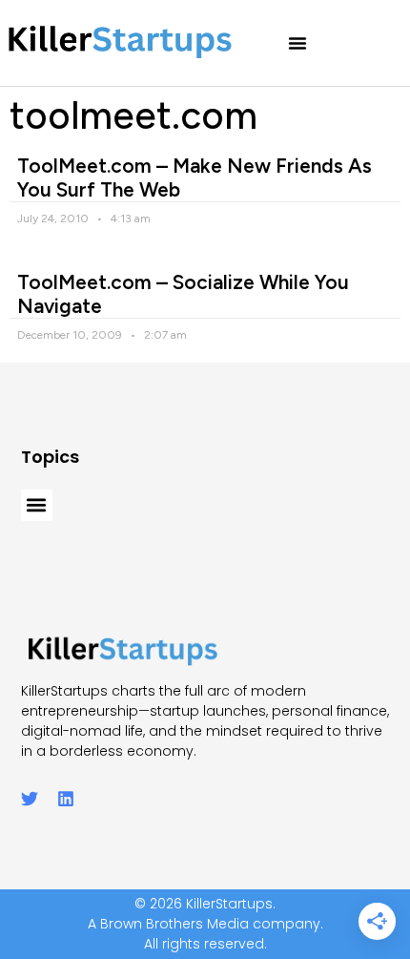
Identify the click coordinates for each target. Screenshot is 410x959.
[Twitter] (29, 798)
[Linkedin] (65, 798)
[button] (297, 43)
